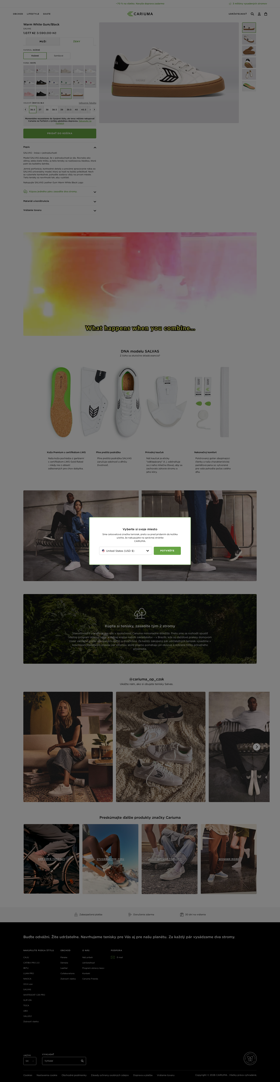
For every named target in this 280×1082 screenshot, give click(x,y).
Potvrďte (167, 550)
